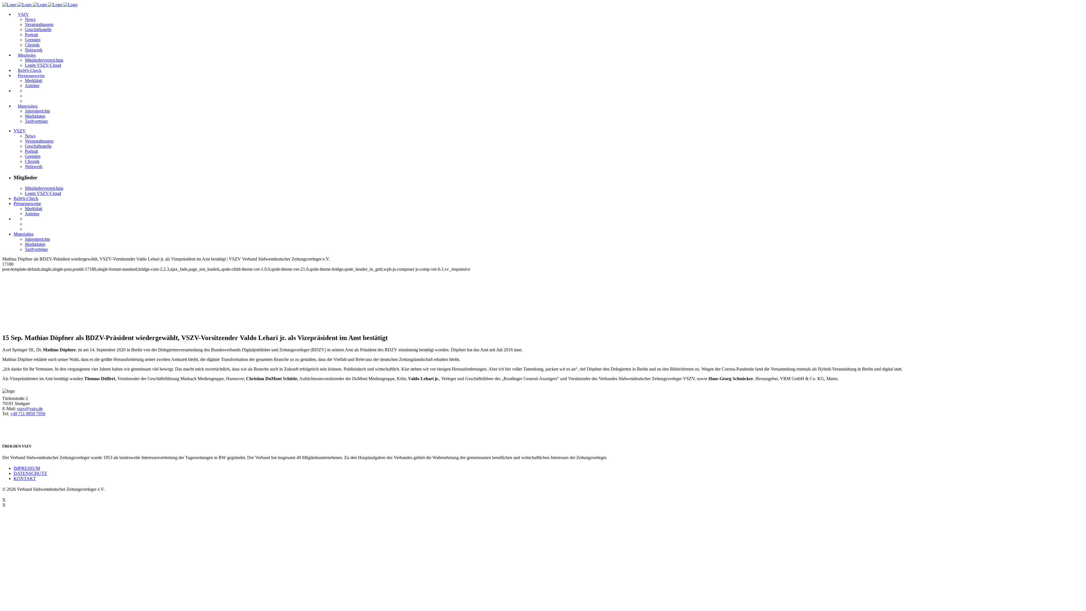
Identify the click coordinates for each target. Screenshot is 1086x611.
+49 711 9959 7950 (27, 413)
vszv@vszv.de (30, 408)
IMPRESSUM (27, 468)
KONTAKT (25, 478)
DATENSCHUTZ (30, 473)
